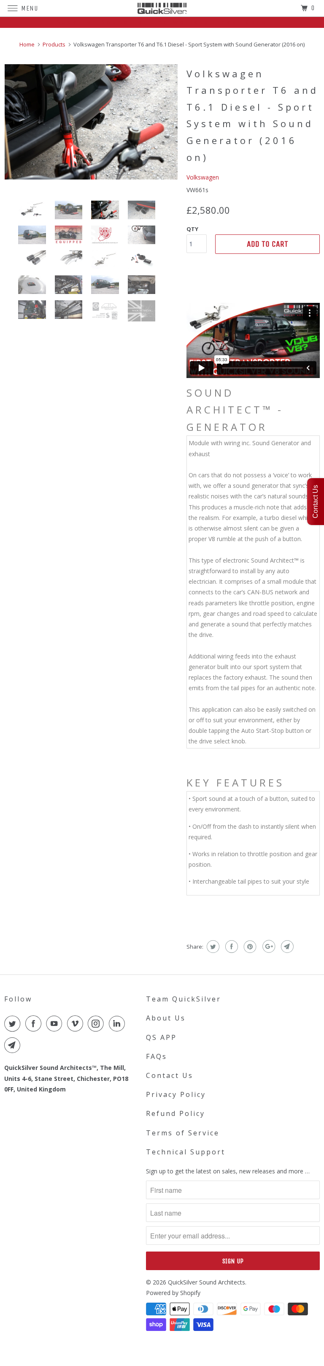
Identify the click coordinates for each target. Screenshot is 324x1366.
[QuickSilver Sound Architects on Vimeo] (76, 1023)
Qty (192, 229)
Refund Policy (175, 1113)
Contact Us (169, 1075)
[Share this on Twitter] (212, 946)
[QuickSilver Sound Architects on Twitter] (14, 1023)
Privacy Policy (176, 1094)
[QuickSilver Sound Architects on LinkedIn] (118, 1023)
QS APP (161, 1037)
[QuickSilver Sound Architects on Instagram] (97, 1023)
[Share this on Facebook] (230, 946)
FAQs (156, 1056)
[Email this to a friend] (286, 946)
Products (54, 44)
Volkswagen (202, 177)
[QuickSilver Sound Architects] (162, 8)
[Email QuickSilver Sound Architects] (14, 1045)
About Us (166, 1018)
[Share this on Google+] (267, 946)
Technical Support (185, 1151)
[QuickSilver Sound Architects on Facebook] (35, 1023)
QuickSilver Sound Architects (206, 1282)
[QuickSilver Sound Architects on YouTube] (55, 1023)
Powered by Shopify (173, 1293)
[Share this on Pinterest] (249, 946)
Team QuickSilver (183, 999)
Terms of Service (182, 1132)
